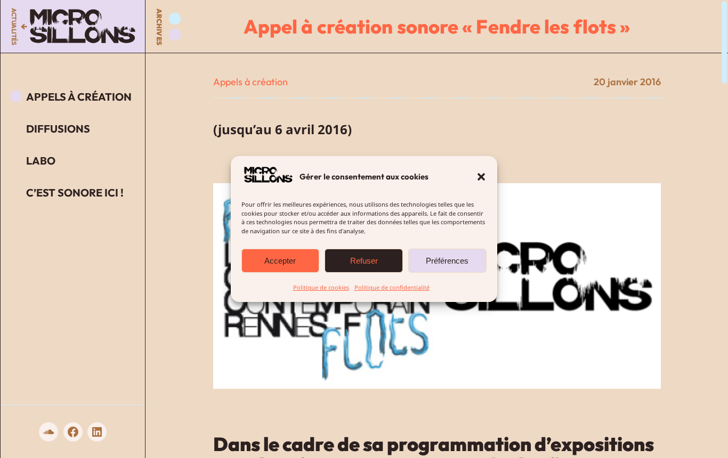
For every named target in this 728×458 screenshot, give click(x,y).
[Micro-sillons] (82, 26)
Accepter (280, 260)
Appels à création (250, 82)
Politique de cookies (321, 287)
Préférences (447, 260)
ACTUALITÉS (14, 26)
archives (159, 27)
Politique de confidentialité (392, 287)
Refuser (364, 260)
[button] (481, 176)
